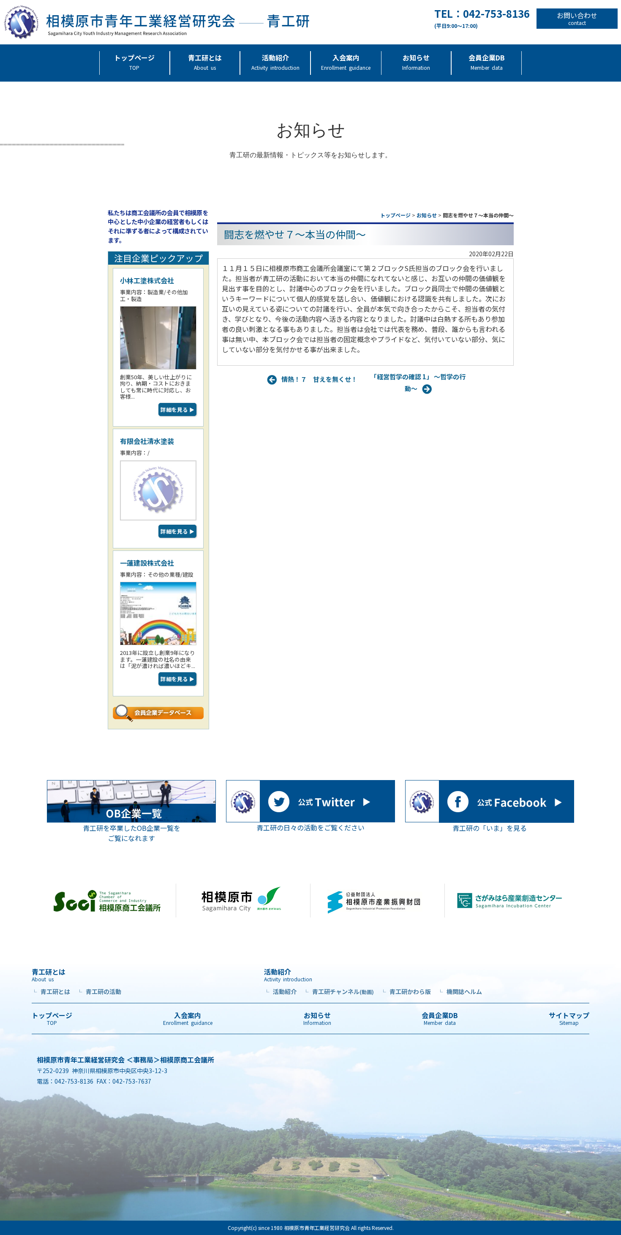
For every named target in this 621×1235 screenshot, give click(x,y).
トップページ (134, 62)
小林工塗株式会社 (147, 280)
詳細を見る (177, 409)
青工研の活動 (99, 991)
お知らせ (416, 62)
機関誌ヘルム (460, 991)
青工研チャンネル (338, 991)
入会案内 (345, 62)
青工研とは (205, 62)
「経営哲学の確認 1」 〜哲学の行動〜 (418, 382)
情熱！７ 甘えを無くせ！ (319, 378)
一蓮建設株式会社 (147, 563)
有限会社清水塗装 (147, 441)
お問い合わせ (577, 18)
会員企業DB (486, 62)
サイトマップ (569, 1018)
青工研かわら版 (406, 991)
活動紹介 (275, 62)
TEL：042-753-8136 (482, 18)
